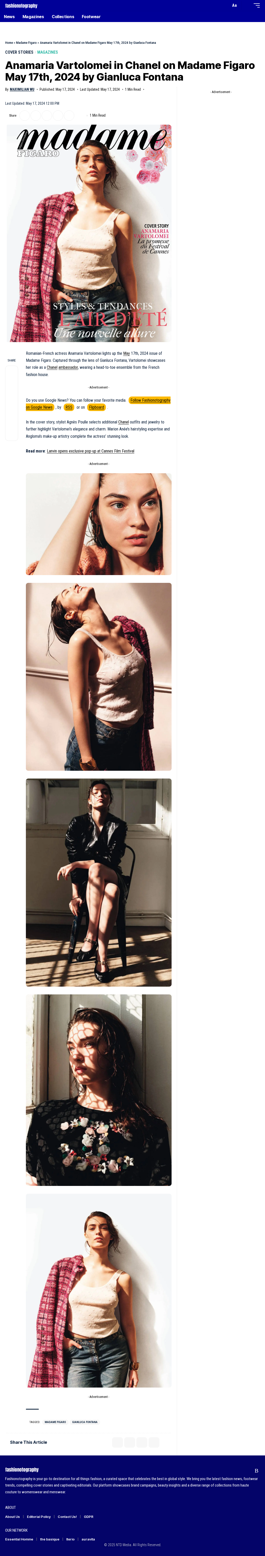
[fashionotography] (21, 5)
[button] (226, 5)
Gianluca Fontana (85, 1422)
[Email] (47, 115)
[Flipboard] (246, 1470)
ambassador (68, 367)
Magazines (47, 52)
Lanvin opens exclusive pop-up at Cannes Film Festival (90, 451)
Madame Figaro (26, 43)
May (126, 353)
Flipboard (96, 407)
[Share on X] (24, 115)
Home (9, 43)
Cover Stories (19, 52)
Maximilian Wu (22, 89)
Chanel (52, 367)
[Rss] (256, 1470)
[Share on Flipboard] (36, 115)
